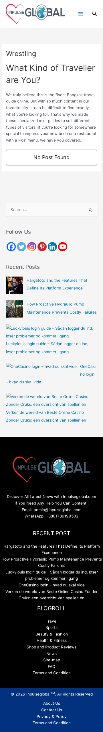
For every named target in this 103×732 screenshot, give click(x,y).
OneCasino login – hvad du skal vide (52, 585)
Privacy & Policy (52, 716)
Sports (51, 627)
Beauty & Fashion (51, 634)
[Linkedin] (52, 246)
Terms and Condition (52, 673)
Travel (51, 621)
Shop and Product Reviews (51, 647)
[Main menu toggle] (80, 14)
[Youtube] (62, 246)
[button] (94, 14)
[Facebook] (11, 246)
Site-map (51, 660)
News (51, 653)
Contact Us (51, 710)
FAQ (51, 666)
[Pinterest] (42, 246)
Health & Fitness (52, 640)
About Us (51, 703)
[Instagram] (31, 246)
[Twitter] (21, 246)
